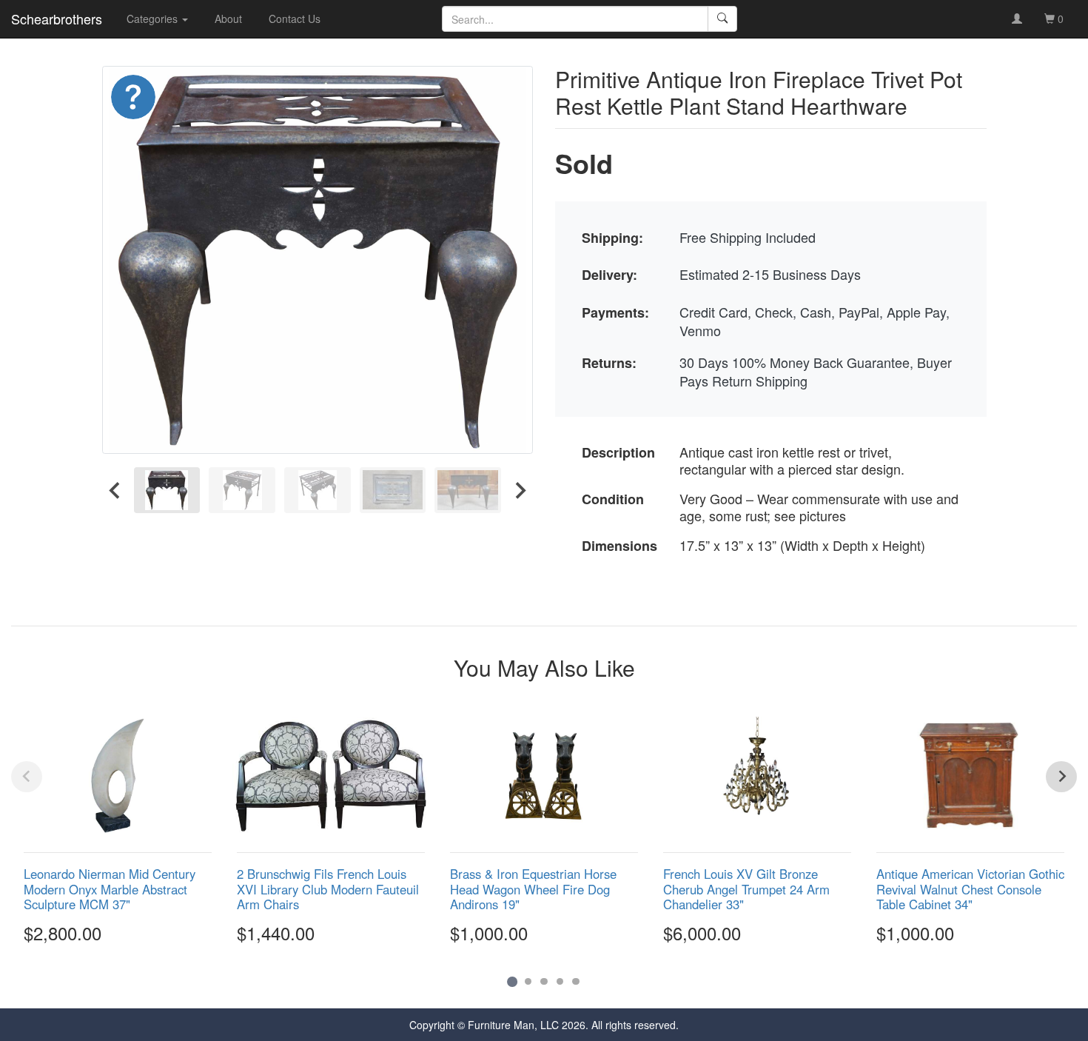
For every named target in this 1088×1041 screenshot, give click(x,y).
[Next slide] (519, 490)
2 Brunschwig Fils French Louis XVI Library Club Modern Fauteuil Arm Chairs (328, 888)
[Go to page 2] (528, 981)
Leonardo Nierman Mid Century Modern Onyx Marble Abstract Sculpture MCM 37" (109, 888)
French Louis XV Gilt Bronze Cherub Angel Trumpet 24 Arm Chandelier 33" (746, 888)
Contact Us (294, 18)
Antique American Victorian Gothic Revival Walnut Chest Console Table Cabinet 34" (970, 888)
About (228, 18)
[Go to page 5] (576, 981)
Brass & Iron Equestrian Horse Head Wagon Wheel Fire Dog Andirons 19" (533, 888)
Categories (154, 18)
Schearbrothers (56, 18)
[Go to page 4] (560, 981)
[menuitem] (167, 490)
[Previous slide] (26, 776)
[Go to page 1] (512, 981)
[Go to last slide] (115, 490)
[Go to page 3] (544, 981)
